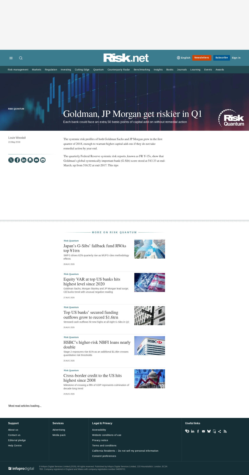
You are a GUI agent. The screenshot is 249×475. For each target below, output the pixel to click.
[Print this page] (43, 160)
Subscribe (221, 57)
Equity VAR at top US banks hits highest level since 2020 (92, 281)
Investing (66, 69)
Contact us (14, 435)
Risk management (18, 69)
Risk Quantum (16, 109)
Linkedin (193, 431)
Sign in (236, 58)
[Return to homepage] (126, 61)
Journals (182, 69)
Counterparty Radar (119, 69)
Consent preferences (104, 456)
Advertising (59, 429)
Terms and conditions (104, 445)
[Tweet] (11, 160)
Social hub (220, 431)
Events (208, 69)
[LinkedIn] (23, 160)
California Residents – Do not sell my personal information (125, 450)
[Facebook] (17, 160)
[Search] (21, 58)
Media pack (59, 435)
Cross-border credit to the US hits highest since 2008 (93, 377)
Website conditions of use (106, 435)
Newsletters (201, 57)
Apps (214, 431)
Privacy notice (100, 440)
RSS (225, 431)
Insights (158, 69)
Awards (220, 69)
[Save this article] (30, 160)
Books (169, 69)
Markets (36, 69)
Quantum (98, 69)
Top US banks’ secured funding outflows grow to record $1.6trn (91, 314)
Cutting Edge (82, 69)
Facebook (198, 431)
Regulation (51, 69)
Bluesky (209, 431)
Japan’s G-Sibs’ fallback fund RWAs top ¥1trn (95, 248)
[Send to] (36, 160)
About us (13, 429)
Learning (195, 69)
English (186, 58)
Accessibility (99, 429)
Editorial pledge (17, 440)
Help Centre (15, 445)
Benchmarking (142, 69)
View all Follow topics (187, 431)
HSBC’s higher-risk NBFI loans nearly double (97, 344)
